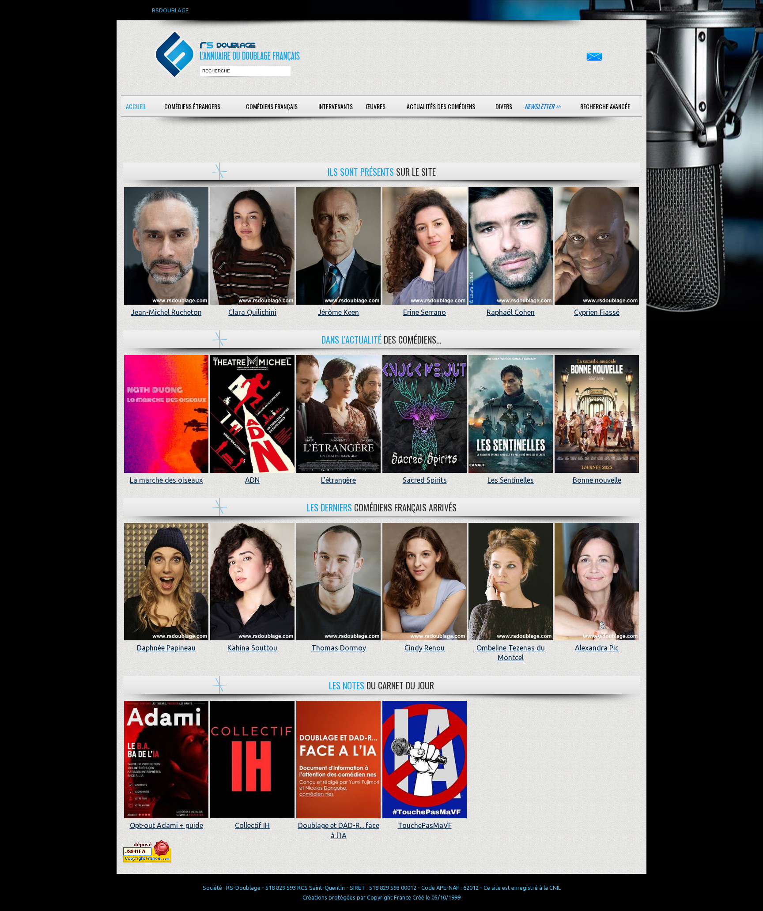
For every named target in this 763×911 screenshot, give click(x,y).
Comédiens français (272, 106)
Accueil (136, 106)
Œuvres (375, 106)
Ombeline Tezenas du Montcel (510, 653)
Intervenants (335, 106)
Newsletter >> (542, 106)
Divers (503, 106)
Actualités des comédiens (441, 106)
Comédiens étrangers (192, 106)
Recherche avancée (605, 106)
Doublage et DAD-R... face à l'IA (338, 830)
